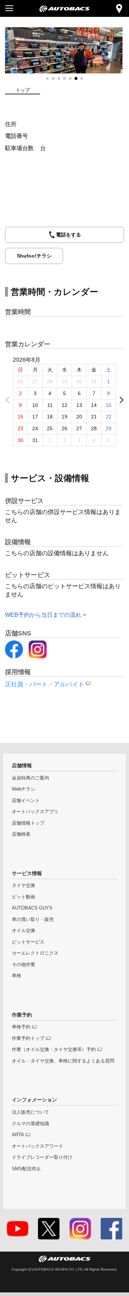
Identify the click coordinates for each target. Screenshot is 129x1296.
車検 (16, 975)
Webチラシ (23, 789)
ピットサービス (28, 942)
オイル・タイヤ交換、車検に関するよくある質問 (63, 1061)
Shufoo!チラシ (34, 256)
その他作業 (23, 964)
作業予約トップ (28, 1038)
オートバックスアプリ (35, 811)
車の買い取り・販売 (33, 919)
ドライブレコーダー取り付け (42, 1157)
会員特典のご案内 (30, 778)
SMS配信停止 (26, 1168)
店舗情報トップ (28, 823)
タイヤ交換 (23, 885)
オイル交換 (23, 930)
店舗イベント (26, 800)
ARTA (18, 1134)
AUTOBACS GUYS (32, 908)
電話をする (68, 234)
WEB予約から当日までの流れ (43, 614)
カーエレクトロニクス (35, 953)
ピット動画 (23, 896)
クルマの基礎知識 (30, 1123)
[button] (47, 78)
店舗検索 (21, 834)
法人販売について (30, 1112)
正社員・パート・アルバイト (44, 684)
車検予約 (21, 1026)
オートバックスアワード (37, 1146)
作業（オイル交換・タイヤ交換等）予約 (54, 1049)
